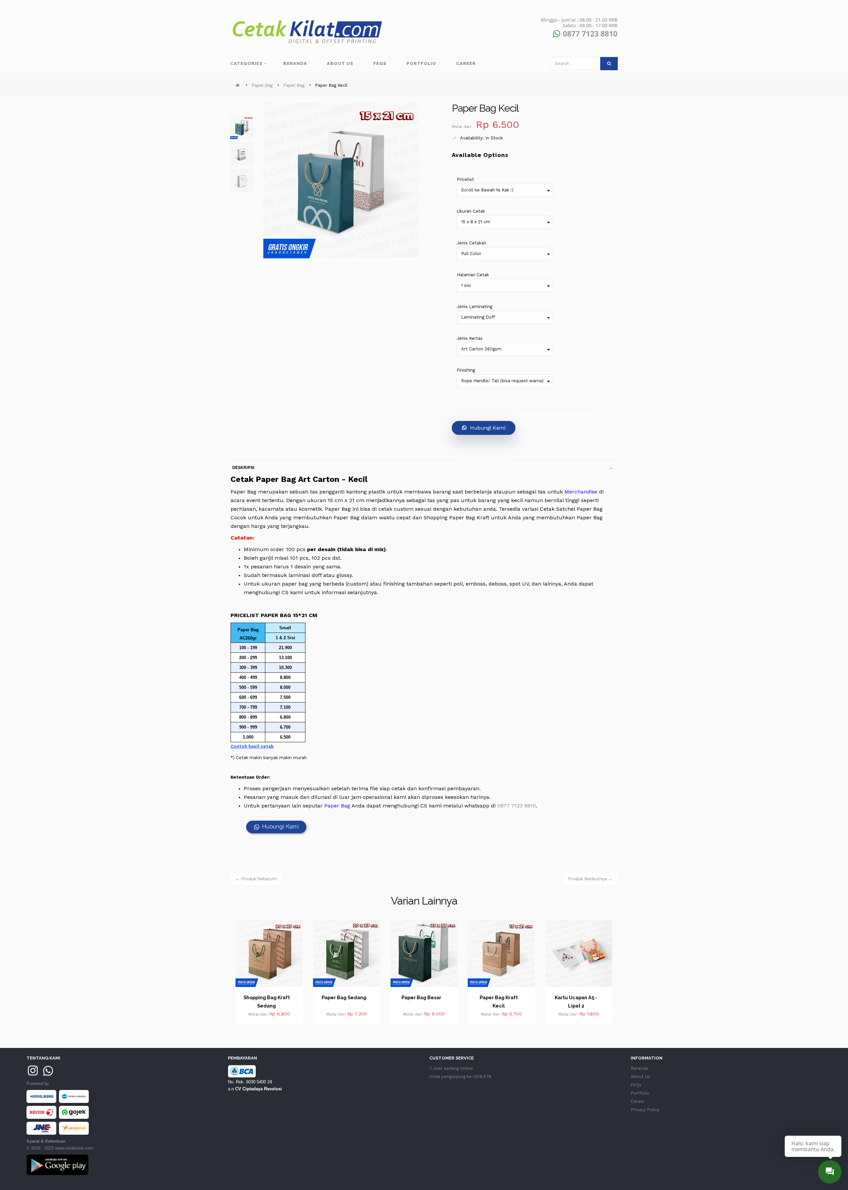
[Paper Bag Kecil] (241, 127)
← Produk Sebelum (256, 878)
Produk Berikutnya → (590, 878)
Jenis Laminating (474, 306)
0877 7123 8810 (516, 805)
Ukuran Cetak (471, 211)
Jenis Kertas (470, 338)
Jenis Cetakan (471, 242)
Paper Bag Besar (344, 997)
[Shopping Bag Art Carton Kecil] (241, 154)
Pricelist (465, 179)
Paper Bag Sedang (266, 997)
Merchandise (580, 492)
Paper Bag (337, 805)
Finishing (466, 370)
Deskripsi (243, 467)
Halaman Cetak (473, 274)
